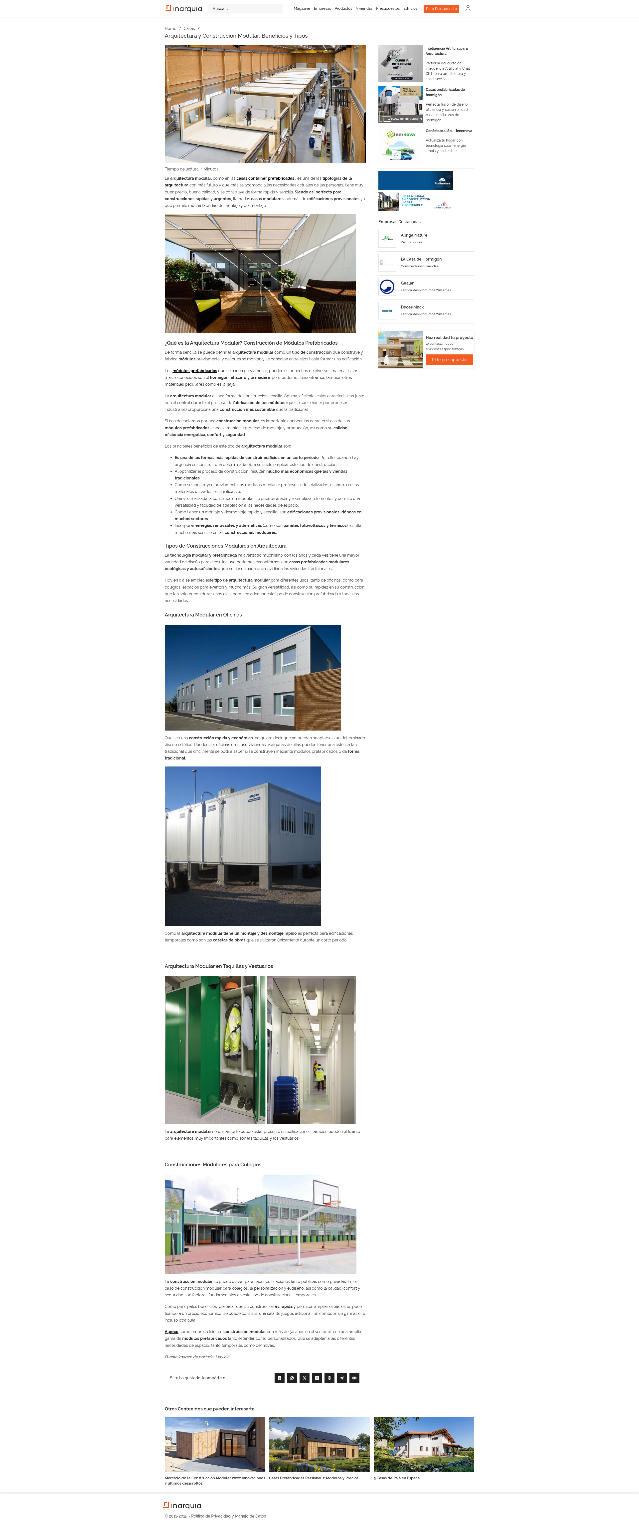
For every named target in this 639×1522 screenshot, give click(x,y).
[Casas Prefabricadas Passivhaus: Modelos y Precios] (319, 1444)
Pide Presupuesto (441, 9)
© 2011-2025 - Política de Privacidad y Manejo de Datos (215, 1516)
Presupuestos (388, 8)
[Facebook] (280, 1378)
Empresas (322, 8)
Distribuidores (411, 242)
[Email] (354, 1378)
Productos (343, 8)
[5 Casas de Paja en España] (424, 1444)
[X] (305, 1378)
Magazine (302, 8)
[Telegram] (342, 1378)
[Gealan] (387, 287)
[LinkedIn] (317, 1378)
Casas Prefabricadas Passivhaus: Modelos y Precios (313, 1478)
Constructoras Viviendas (419, 266)
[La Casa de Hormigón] (387, 263)
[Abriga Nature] (387, 239)
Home (170, 28)
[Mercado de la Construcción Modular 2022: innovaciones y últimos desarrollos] (215, 1444)
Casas (189, 28)
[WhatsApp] (292, 1378)
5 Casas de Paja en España (397, 1478)
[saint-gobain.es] (415, 201)
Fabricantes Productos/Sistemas (426, 290)
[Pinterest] (329, 1378)
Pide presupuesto (449, 359)
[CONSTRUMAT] (415, 180)
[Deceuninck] (387, 310)
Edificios (410, 8)
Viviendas (364, 8)
